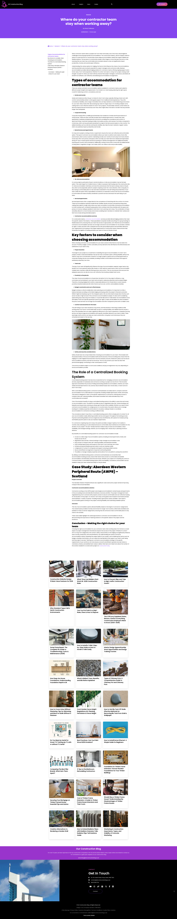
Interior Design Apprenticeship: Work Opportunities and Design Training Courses (115, 649)
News (88, 4)
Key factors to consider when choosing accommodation (56, 59)
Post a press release (89, 915)
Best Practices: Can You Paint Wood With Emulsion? (87, 741)
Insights (81, 4)
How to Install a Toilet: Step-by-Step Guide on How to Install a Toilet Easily (87, 647)
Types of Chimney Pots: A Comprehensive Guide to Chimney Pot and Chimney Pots (113, 681)
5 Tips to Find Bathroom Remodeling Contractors (86, 770)
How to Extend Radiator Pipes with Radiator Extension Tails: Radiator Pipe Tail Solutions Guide (87, 832)
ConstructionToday (104, 546)
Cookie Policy (106, 910)
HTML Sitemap (65, 910)
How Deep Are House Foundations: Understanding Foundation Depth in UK (60, 680)
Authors (113, 910)
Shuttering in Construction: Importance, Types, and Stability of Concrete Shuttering (113, 832)
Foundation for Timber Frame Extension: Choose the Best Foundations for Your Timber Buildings (114, 770)
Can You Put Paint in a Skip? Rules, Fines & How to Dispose (87, 611)
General (88, 15)
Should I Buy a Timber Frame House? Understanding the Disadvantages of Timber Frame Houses (114, 800)
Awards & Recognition (85, 910)
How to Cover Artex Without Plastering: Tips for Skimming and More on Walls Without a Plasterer (60, 712)
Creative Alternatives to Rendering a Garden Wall (59, 830)
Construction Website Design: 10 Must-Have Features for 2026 (61, 580)
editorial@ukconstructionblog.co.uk (97, 913)
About (73, 4)
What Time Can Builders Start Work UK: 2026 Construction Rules (87, 581)
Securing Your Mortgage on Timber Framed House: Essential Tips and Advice (60, 802)
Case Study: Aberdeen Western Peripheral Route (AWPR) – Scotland (56, 67)
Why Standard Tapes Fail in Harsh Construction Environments (60, 610)
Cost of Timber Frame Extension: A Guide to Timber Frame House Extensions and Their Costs (87, 801)
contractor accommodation (93, 219)
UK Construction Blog (15, 4)
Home (51, 46)
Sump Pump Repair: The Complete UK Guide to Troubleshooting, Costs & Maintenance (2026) (59, 650)
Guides (96, 4)
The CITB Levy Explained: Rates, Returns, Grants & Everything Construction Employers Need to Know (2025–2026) (115, 619)
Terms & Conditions (96, 910)
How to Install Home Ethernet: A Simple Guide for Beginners (115, 741)
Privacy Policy (74, 910)
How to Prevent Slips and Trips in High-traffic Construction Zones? (115, 581)
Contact (95, 891)
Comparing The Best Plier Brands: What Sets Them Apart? (59, 771)
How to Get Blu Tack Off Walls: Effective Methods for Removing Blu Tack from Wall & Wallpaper (115, 712)
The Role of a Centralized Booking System (57, 63)
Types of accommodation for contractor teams (56, 55)
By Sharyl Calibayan (88, 28)
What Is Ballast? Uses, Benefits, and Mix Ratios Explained (88, 679)
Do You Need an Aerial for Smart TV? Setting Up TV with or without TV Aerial (60, 742)
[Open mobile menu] (174, 891)
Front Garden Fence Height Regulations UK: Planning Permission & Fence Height (86, 711)
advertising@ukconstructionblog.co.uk (88, 858)
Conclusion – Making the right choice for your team (56, 73)
